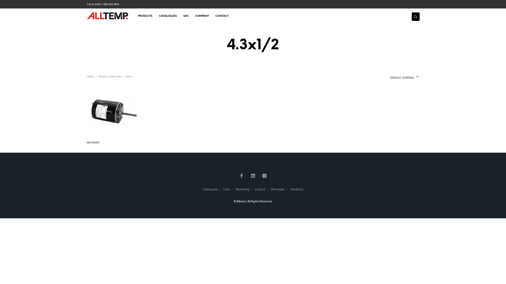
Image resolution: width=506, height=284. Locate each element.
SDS (186, 16)
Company (202, 16)
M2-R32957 (93, 142)
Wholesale (278, 189)
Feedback (296, 189)
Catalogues (168, 16)
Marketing (242, 189)
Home (90, 77)
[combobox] (396, 76)
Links (226, 189)
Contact (221, 16)
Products (145, 16)
